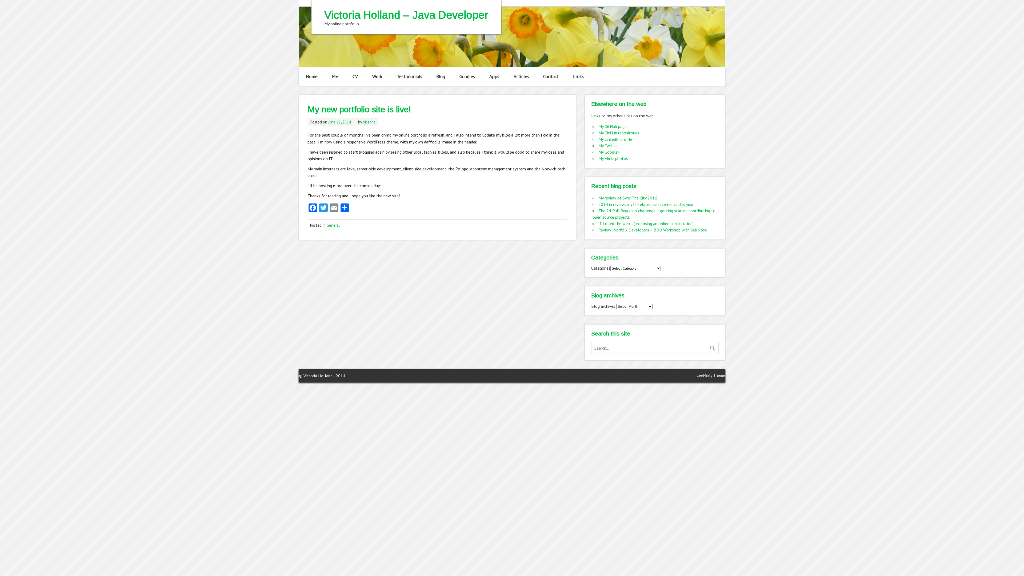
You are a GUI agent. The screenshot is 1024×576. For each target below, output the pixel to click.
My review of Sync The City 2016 (627, 198)
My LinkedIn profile (615, 139)
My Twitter (608, 145)
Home (312, 76)
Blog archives (603, 306)
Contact (551, 76)
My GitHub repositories (618, 132)
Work (377, 76)
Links (578, 76)
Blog (440, 76)
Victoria (369, 122)
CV (355, 76)
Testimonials (409, 76)
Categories (600, 268)
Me (335, 76)
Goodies (467, 76)
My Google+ (609, 152)
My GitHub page (612, 126)
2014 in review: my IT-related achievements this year (646, 204)
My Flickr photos (613, 158)
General (333, 225)
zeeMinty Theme (711, 375)
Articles (521, 76)
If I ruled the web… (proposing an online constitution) (646, 223)
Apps (494, 76)
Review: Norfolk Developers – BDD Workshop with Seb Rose (652, 230)
